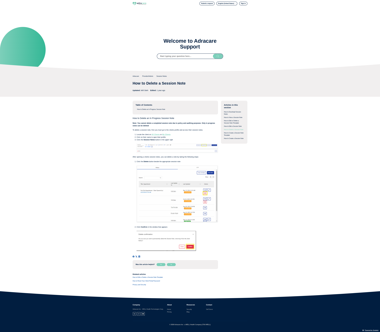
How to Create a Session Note (234, 138)
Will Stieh (145, 90)
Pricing (169, 312)
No (171, 264)
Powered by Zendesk (372, 330)
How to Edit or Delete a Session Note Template (148, 277)
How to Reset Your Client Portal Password (146, 281)
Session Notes (161, 76)
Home (169, 309)
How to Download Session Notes (232, 113)
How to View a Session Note (233, 117)
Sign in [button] (243, 3)
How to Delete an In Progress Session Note (151, 109)
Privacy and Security (139, 284)
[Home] (139, 3)
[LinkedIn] (139, 256)
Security (189, 309)
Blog (188, 312)
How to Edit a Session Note (233, 126)
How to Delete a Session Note (233, 129)
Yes (161, 264)
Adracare (136, 76)
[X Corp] (136, 256)
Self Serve (209, 309)
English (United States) (226, 3)
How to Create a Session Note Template (234, 134)
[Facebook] (133, 256)
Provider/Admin (147, 76)
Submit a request (207, 3)
